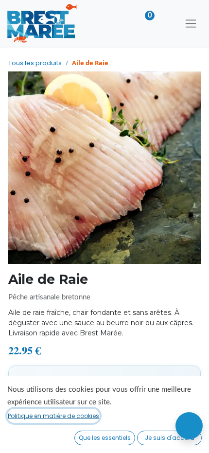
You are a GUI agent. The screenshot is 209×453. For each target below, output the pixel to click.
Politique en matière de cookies (53, 416)
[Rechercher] (166, 23)
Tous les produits (35, 63)
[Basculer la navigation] (191, 23)
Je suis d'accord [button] (169, 438)
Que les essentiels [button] (105, 438)
